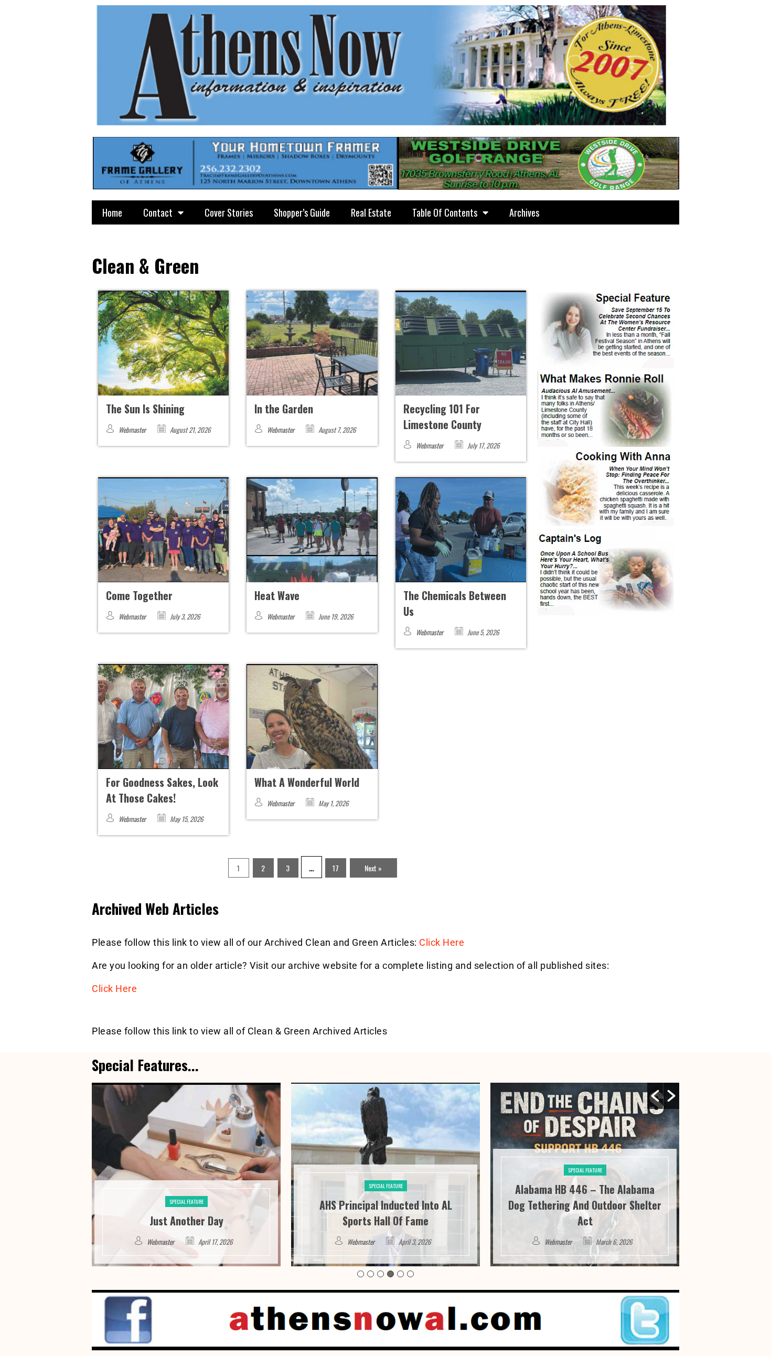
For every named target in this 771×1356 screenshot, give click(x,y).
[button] (655, 1096)
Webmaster (132, 429)
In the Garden (283, 409)
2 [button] (370, 1273)
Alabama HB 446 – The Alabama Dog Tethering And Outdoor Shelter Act (385, 1205)
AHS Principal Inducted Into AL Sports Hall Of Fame (186, 1213)
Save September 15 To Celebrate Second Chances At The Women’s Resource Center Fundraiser (585, 1205)
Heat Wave (276, 595)
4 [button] (390, 1273)
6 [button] (410, 1273)
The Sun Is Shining (145, 409)
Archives (524, 212)
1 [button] (360, 1273)
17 (336, 867)
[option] (186, 1174)
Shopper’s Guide (302, 212)
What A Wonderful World (306, 782)
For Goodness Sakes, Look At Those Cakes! (162, 790)
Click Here (441, 942)
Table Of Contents (444, 212)
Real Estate (371, 212)
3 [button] (380, 1273)
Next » (373, 867)
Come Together (139, 595)
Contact (158, 212)
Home (112, 212)
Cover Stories (229, 212)
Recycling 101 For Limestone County (442, 416)
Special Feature (186, 1186)
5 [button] (400, 1273)
